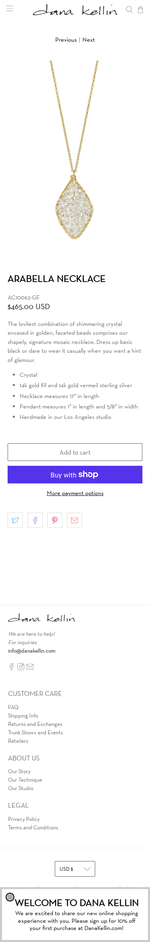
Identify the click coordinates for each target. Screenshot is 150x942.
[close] (10, 897)
